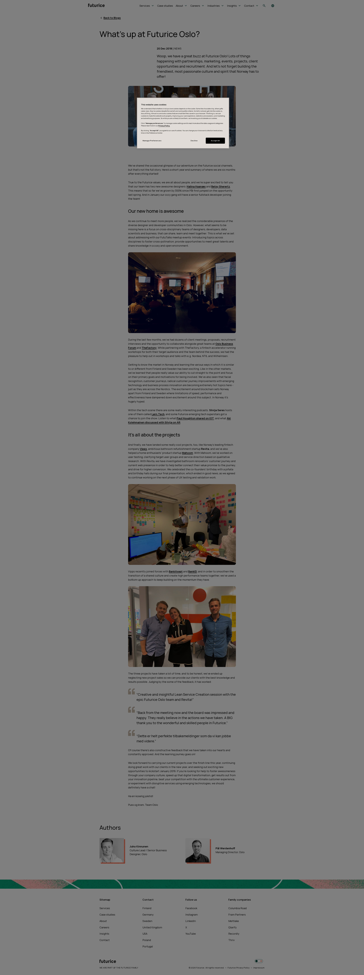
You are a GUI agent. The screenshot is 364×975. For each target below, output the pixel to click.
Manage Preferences (152, 141)
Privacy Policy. (164, 126)
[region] (183, 123)
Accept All (215, 141)
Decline (194, 141)
